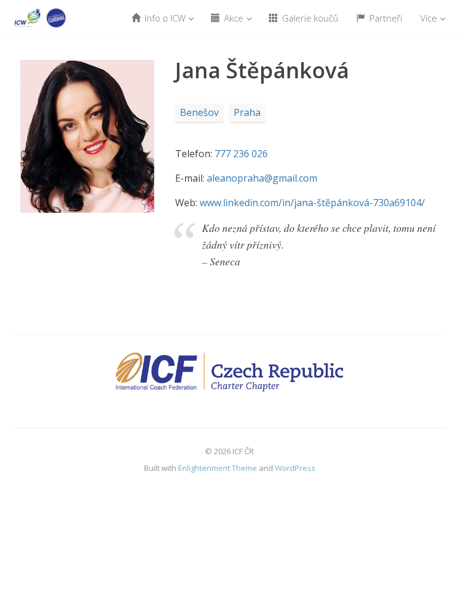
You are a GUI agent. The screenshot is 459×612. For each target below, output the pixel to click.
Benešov (199, 112)
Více (429, 18)
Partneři (384, 18)
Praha (247, 112)
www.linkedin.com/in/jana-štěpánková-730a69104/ (312, 202)
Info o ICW (165, 18)
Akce (234, 18)
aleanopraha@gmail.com (262, 178)
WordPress (295, 468)
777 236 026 (241, 153)
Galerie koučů (309, 18)
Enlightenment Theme (217, 468)
